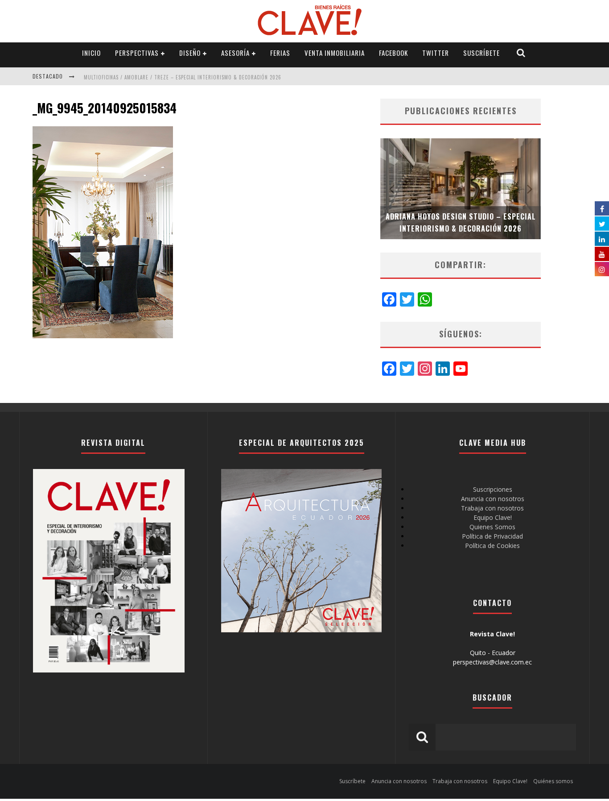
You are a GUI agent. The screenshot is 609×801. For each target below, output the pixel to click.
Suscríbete (481, 53)
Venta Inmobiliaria (334, 53)
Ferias (280, 53)
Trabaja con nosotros (492, 508)
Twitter (435, 53)
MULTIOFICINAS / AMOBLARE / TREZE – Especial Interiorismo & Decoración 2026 (182, 77)
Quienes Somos (492, 527)
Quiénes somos (553, 781)
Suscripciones (492, 489)
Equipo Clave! (492, 517)
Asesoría (235, 53)
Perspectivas (137, 53)
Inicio (91, 53)
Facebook (393, 53)
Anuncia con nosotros (492, 498)
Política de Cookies (492, 545)
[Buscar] (521, 53)
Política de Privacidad (492, 536)
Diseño (190, 53)
